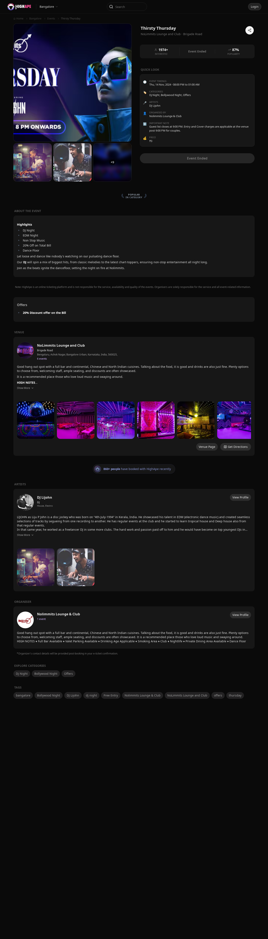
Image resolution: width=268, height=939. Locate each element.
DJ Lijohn (73, 695)
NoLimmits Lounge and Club (187, 695)
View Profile (240, 497)
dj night (91, 695)
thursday (235, 695)
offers (218, 695)
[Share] (249, 30)
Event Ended (197, 158)
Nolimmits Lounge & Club (143, 695)
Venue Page (207, 447)
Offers (187, 95)
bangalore (23, 695)
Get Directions (238, 447)
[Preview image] (35, 420)
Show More (23, 388)
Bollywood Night (171, 95)
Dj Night (154, 95)
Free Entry (111, 695)
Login (255, 7)
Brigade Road (192, 34)
